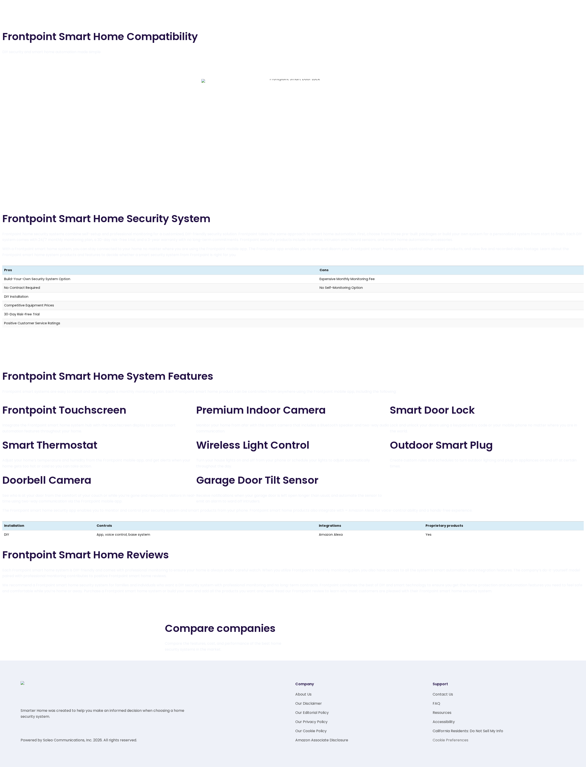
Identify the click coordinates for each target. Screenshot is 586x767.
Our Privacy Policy (311, 721)
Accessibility (444, 721)
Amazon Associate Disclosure (321, 740)
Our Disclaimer (308, 703)
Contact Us (443, 694)
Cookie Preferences (450, 740)
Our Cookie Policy (311, 731)
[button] (293, 358)
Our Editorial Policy (312, 712)
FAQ (436, 703)
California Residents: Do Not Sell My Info (468, 731)
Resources (442, 712)
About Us (303, 694)
